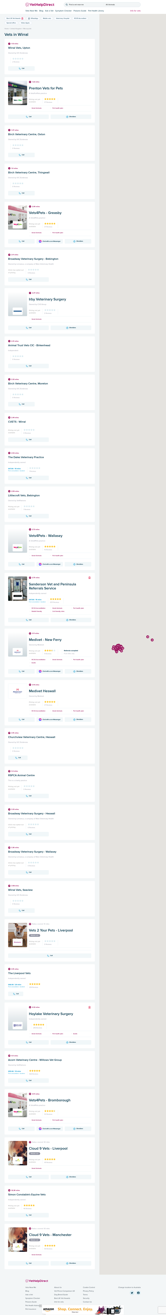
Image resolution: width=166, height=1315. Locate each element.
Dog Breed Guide (61, 1295)
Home (7, 29)
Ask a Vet (49, 10)
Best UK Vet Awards (62, 1298)
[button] (117, 647)
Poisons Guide (80, 10)
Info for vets (135, 10)
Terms (85, 1295)
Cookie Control (89, 1287)
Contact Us (87, 1302)
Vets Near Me (31, 10)
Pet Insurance (30, 1309)
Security (86, 1298)
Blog (41, 10)
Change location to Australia (129, 1287)
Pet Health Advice (32, 1305)
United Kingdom (16, 29)
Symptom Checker (63, 10)
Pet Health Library (96, 10)
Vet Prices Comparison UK (64, 1291)
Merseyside (27, 29)
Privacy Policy (88, 1291)
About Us (58, 1287)
